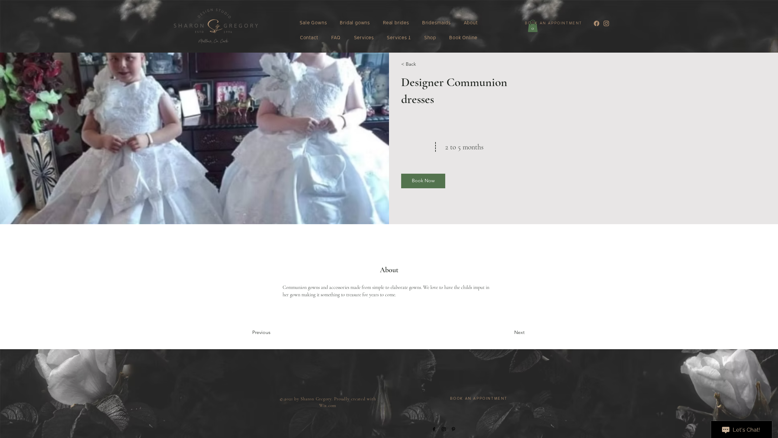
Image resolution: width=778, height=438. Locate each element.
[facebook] (596, 23)
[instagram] (606, 23)
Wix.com (327, 405)
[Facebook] (434, 429)
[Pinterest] (453, 429)
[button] (533, 26)
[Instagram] (443, 429)
